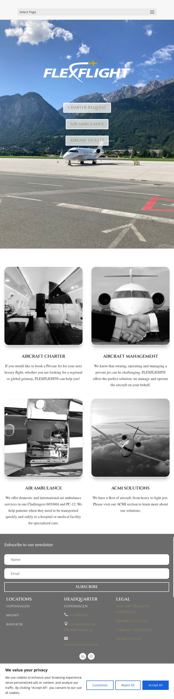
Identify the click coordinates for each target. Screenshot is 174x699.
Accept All (156, 685)
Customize (100, 685)
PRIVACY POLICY (129, 639)
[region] (87, 681)
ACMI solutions (130, 488)
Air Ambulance (43, 488)
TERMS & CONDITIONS (134, 630)
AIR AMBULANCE (87, 124)
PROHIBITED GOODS (132, 621)
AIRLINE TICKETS (87, 140)
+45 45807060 (78, 615)
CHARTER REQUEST (87, 107)
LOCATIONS (19, 599)
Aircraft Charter (43, 356)
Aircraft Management (130, 356)
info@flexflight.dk (81, 645)
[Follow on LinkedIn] (82, 656)
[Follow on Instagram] (91, 656)
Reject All (128, 685)
